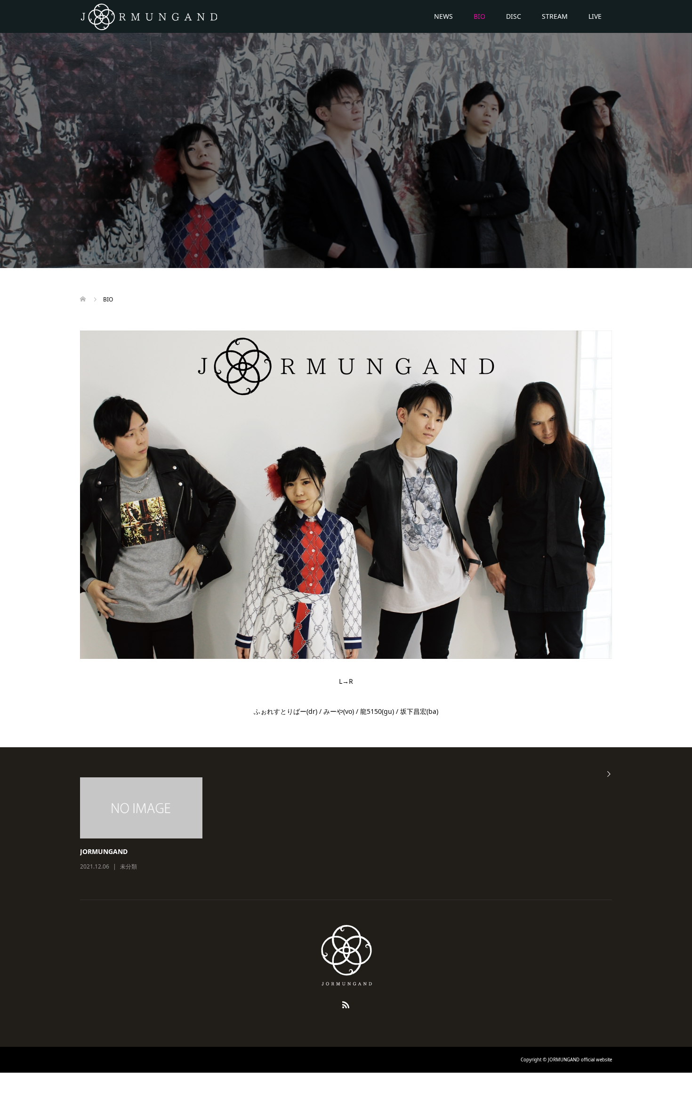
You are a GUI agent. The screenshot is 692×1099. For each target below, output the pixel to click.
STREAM (555, 16)
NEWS (443, 16)
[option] (353, 824)
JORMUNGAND (104, 851)
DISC (513, 16)
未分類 (128, 866)
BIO (479, 16)
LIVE (595, 16)
